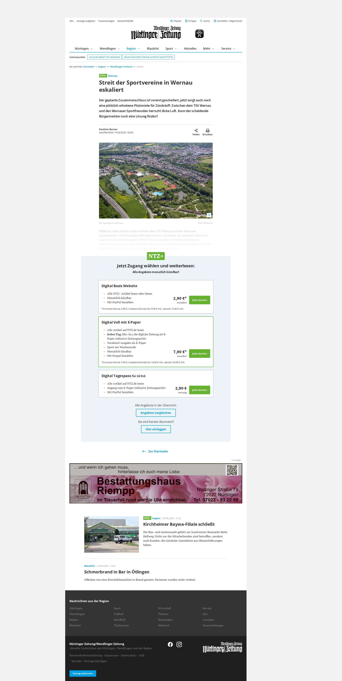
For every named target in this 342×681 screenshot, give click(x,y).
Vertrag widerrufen (83, 673)
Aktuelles (190, 49)
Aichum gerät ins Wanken (104, 57)
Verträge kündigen (95, 661)
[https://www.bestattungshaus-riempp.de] (155, 483)
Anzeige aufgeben (86, 20)
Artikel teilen (196, 130)
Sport (169, 49)
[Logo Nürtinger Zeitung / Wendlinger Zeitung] (156, 32)
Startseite (88, 66)
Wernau (113, 75)
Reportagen (165, 620)
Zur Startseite (158, 451)
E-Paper (192, 20)
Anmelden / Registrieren (229, 20)
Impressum (111, 655)
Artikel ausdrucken (208, 130)
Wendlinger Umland (121, 66)
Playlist (177, 20)
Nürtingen (82, 49)
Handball (120, 620)
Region (131, 49)
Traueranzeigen (106, 20)
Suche (206, 20)
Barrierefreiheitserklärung (85, 655)
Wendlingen (108, 49)
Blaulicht (153, 49)
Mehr (206, 49)
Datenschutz (129, 655)
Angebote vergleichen (156, 413)
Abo (71, 20)
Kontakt (77, 661)
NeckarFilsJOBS (125, 20)
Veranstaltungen (213, 625)
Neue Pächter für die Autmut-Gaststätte (148, 57)
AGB (141, 655)
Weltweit (163, 625)
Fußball (119, 614)
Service (226, 49)
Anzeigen (208, 620)
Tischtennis (121, 625)
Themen (163, 614)
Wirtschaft (164, 608)
